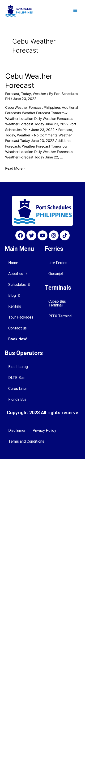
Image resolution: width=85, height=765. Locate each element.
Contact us (17, 328)
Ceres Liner (17, 388)
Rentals (14, 306)
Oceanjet (56, 273)
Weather (39, 94)
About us (15, 273)
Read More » (15, 168)
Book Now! (17, 339)
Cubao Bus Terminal (57, 303)
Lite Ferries (57, 263)
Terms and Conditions (26, 441)
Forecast (12, 94)
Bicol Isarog (18, 366)
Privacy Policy (44, 430)
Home (13, 263)
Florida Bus (17, 399)
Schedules (17, 284)
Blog (12, 295)
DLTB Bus (16, 377)
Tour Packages (20, 317)
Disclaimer (17, 430)
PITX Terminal (60, 316)
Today (26, 94)
